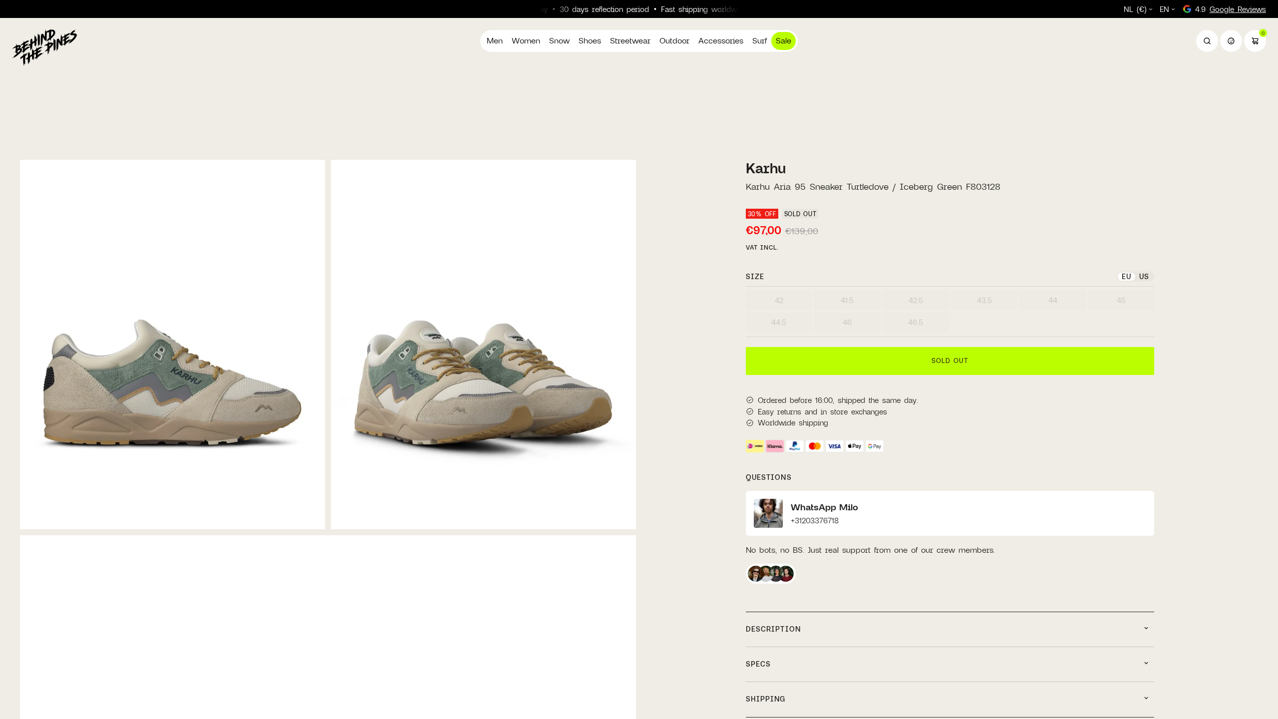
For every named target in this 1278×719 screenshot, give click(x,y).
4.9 (1230, 8)
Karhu (766, 168)
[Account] (1231, 41)
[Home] (44, 47)
